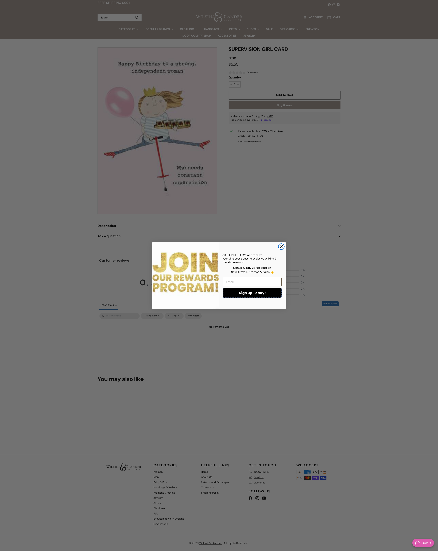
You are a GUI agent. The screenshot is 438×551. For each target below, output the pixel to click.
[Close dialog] (281, 247)
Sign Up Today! (252, 292)
